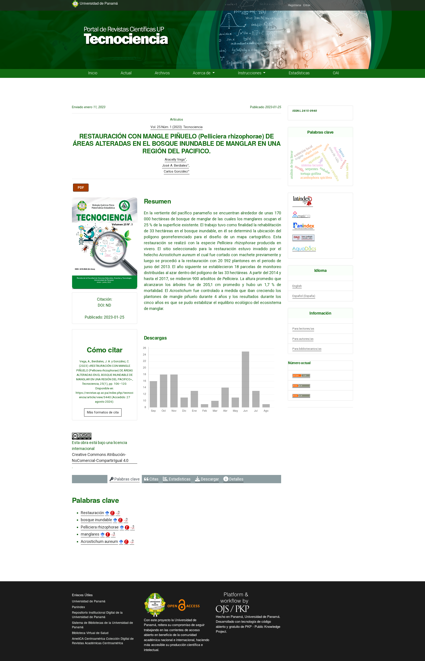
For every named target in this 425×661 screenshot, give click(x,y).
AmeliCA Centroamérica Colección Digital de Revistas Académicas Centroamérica (103, 640)
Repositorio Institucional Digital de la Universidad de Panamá (97, 614)
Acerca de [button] (202, 73)
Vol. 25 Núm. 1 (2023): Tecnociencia (177, 127)
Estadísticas (299, 73)
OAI (336, 73)
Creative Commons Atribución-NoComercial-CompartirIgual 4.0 (100, 457)
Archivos (162, 73)
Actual (126, 73)
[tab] (124, 479)
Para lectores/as (303, 328)
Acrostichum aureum (99, 541)
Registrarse (294, 5)
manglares (90, 534)
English (297, 286)
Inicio (92, 73)
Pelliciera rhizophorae (100, 527)
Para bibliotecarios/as (306, 348)
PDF (81, 188)
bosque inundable (96, 519)
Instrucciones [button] (250, 73)
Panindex (78, 607)
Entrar (306, 5)
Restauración (92, 512)
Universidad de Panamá (88, 601)
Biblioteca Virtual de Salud (90, 632)
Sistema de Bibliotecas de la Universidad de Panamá (102, 624)
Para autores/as (302, 338)
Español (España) (303, 296)
